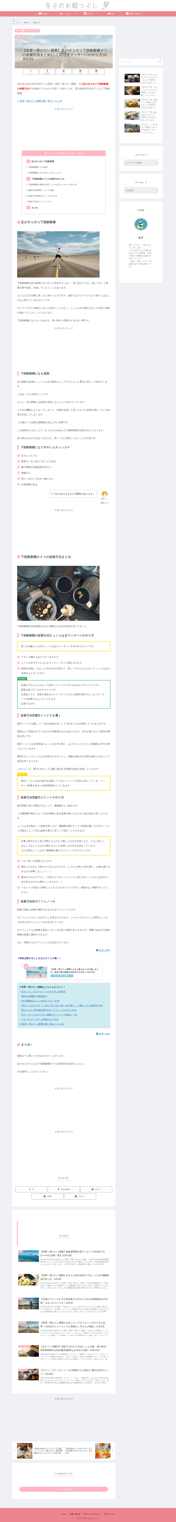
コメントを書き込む (64, 1489)
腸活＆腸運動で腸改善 (33, 996)
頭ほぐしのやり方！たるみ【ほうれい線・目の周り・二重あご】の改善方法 (60, 1005)
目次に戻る (104, 950)
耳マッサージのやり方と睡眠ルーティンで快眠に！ (48, 1015)
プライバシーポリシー (92, 1514)
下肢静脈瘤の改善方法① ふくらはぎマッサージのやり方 (52, 185)
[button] (97, 72)
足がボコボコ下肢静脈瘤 (42, 161)
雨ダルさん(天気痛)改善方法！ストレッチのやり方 (47, 1010)
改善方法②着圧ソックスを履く (41, 190)
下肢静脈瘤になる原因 (37, 167)
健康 (19, 30)
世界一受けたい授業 (32, 30)
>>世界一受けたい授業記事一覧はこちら (38, 101)
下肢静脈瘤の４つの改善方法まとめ (47, 179)
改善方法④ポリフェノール (39, 202)
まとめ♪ (35, 207)
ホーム (64, 1514)
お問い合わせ (75, 1514)
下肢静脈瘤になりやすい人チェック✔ (44, 173)
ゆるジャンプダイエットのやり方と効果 (42, 991)
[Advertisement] (63, 129)
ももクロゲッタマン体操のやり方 (38, 1019)
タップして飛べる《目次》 (62, 153)
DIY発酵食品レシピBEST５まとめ (39, 1001)
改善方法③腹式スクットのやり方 (42, 196)
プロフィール (109, 1514)
